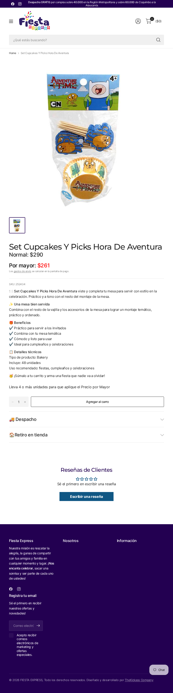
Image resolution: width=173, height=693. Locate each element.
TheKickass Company (139, 680)
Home (12, 53)
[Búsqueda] (158, 40)
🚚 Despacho (22, 419)
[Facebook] (12, 3)
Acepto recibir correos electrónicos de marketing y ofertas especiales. (27, 645)
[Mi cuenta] (138, 21)
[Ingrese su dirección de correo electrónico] (38, 626)
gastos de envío (22, 271)
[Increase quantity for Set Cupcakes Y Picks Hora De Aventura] (25, 402)
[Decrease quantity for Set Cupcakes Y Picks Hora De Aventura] (12, 402)
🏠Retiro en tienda (28, 435)
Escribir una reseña (86, 496)
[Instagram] (19, 3)
